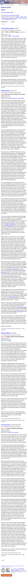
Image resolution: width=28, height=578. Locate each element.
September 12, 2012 (5, 95)
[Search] (19, 4)
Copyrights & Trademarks (5, 566)
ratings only (6, 15)
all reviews (7, 19)
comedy (21, 16)
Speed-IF (16, 18)
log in (6, 86)
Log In (26, 4)
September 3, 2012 (5, 338)
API (10, 566)
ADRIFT (17, 16)
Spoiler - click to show (10, 223)
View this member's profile (7, 12)
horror (25, 16)
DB (3, 34)
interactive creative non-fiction (7, 18)
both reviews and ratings (14, 15)
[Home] (14, 2)
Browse (2, 4)
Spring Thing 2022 (23, 18)
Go (13, 21)
